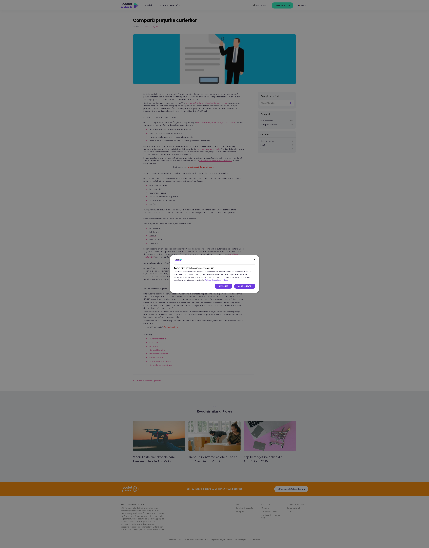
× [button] (254, 260)
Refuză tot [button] (223, 286)
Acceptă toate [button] (244, 286)
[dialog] (214, 274)
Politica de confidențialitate (216, 280)
